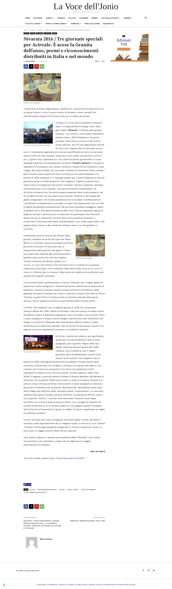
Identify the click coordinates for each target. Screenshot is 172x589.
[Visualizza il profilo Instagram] (148, 570)
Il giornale (41, 584)
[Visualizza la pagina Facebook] (26, 66)
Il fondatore (52, 584)
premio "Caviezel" (73, 489)
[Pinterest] (36, 66)
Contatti (70, 584)
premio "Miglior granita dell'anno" (36, 492)
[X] (31, 66)
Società (54, 33)
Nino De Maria (31, 61)
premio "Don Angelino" (88, 489)
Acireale (40, 30)
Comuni (126, 18)
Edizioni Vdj (108, 24)
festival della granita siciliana (47, 489)
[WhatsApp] (42, 66)
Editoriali (38, 18)
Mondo (95, 18)
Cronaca (61, 18)
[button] (145, 18)
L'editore (62, 584)
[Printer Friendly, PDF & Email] (27, 484)
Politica (72, 18)
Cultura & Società (109, 18)
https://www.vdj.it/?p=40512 (70, 458)
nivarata (62, 489)
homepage (39, 33)
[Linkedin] (154, 570)
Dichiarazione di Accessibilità (115, 584)
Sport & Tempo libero (56, 24)
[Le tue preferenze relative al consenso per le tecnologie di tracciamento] (4, 585)
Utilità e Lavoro (32, 24)
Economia (83, 18)
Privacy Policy (81, 584)
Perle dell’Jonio (92, 24)
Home (27, 18)
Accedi (132, 584)
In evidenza (47, 33)
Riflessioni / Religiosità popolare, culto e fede (87, 521)
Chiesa (49, 18)
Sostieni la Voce (95, 584)
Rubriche (75, 24)
